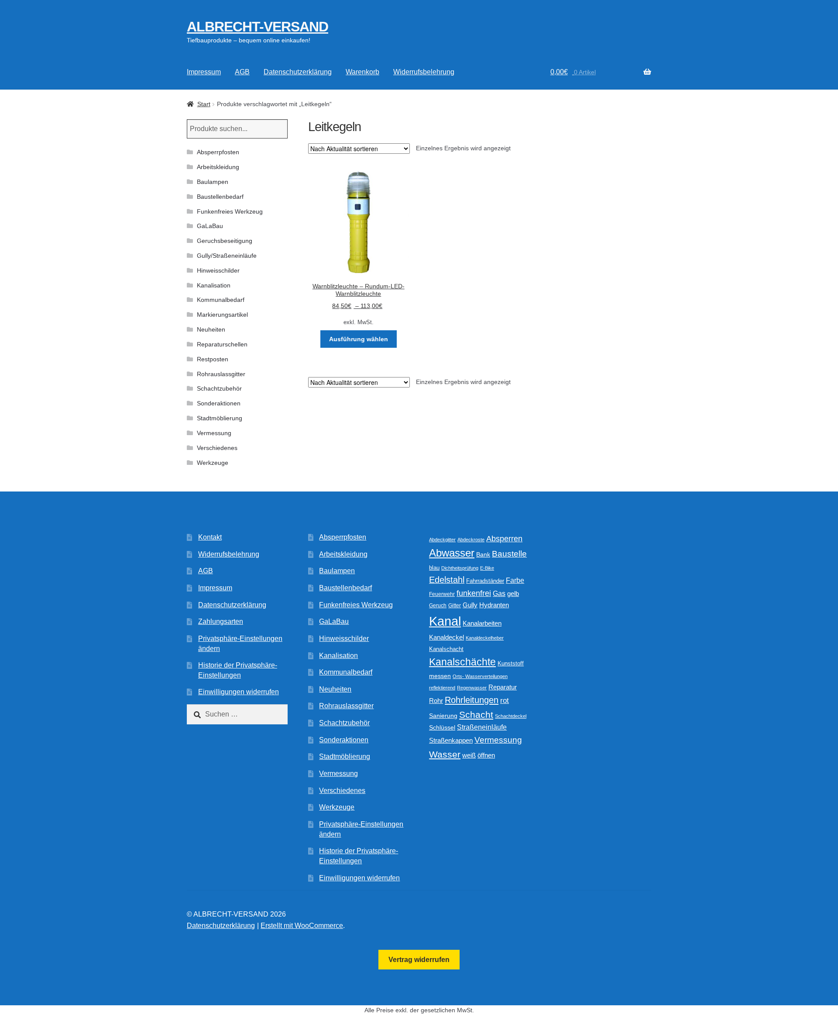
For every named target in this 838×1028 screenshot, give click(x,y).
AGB (242, 72)
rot (504, 700)
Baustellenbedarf (220, 196)
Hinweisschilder (218, 270)
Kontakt (210, 537)
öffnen (486, 755)
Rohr (436, 700)
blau (434, 567)
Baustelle (509, 553)
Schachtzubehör (219, 388)
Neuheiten (211, 329)
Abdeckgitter (442, 539)
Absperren (504, 538)
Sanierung (443, 716)
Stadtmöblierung (219, 418)
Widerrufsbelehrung (423, 72)
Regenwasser (472, 687)
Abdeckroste (470, 539)
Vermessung (214, 432)
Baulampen (212, 181)
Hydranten (494, 605)
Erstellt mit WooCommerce (302, 925)
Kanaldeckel (446, 637)
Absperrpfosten (218, 152)
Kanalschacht (446, 649)
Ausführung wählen (358, 339)
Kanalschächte (462, 662)
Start (203, 103)
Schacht (476, 715)
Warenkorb (362, 72)
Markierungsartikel (222, 314)
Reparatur (502, 687)
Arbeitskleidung (218, 166)
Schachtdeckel (510, 716)
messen (440, 675)
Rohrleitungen (471, 700)
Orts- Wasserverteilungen (480, 676)
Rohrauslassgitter (221, 373)
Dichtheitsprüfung (459, 568)
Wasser (444, 754)
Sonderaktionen (218, 403)
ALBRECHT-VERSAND (257, 27)
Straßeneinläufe (482, 727)
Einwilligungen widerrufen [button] (238, 692)
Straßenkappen (451, 740)
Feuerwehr (442, 594)
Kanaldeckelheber (485, 637)
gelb (513, 593)
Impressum (204, 72)
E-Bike (487, 568)
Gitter (454, 605)
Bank (483, 554)
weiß (469, 755)
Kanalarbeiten (482, 623)
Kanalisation (213, 285)
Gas (499, 593)
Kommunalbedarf (220, 299)
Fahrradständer (485, 581)
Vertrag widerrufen (419, 959)
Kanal (445, 621)
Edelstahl (446, 580)
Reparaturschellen (222, 344)
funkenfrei (474, 593)
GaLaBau (210, 225)
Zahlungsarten (220, 621)
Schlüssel (442, 727)
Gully (470, 605)
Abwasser (451, 553)
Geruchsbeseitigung (224, 240)
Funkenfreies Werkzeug (230, 211)
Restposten (212, 359)
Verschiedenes (217, 447)
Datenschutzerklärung (298, 72)
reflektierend (442, 687)
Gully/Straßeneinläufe (227, 255)
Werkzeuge (212, 462)
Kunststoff (511, 664)
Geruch (437, 605)
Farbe (515, 580)
